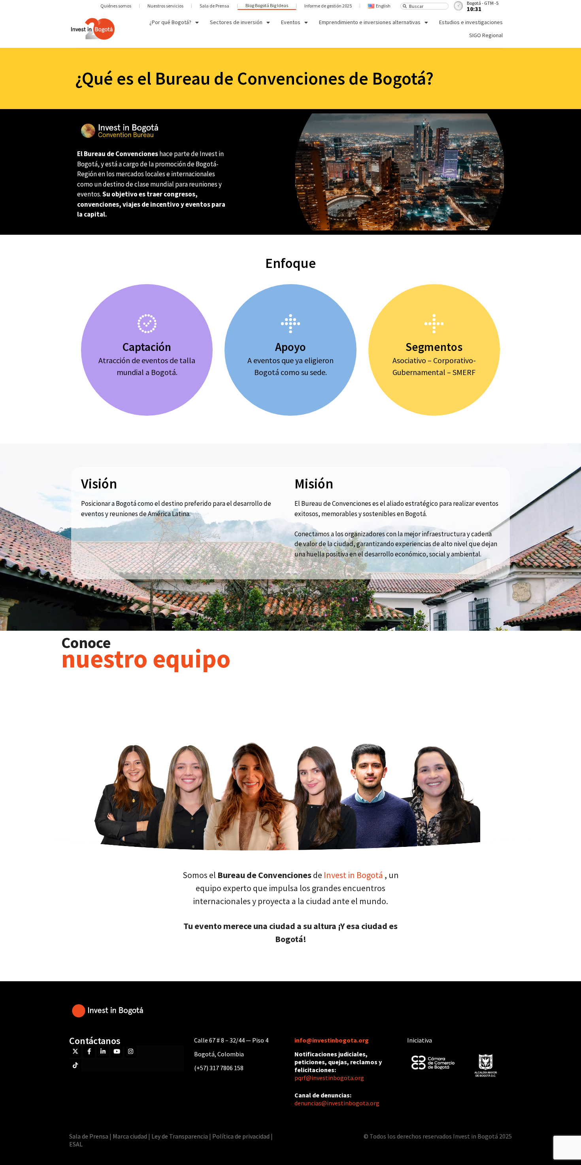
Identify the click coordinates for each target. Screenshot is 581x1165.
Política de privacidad (241, 1136)
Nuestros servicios (165, 6)
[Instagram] (130, 1052)
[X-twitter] (75, 1052)
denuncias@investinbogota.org (336, 1103)
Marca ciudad (130, 1136)
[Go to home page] (93, 29)
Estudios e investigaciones (471, 22)
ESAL (76, 1144)
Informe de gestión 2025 (328, 6)
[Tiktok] (75, 1065)
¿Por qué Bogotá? (170, 22)
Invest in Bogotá (354, 874)
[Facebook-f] (89, 1052)
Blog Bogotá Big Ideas (266, 5)
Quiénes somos (115, 6)
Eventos (290, 22)
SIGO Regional (486, 35)
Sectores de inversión (236, 22)
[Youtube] (117, 1052)
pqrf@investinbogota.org (329, 1078)
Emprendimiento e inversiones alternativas (370, 22)
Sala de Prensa (214, 6)
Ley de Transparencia (180, 1136)
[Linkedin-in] (103, 1052)
